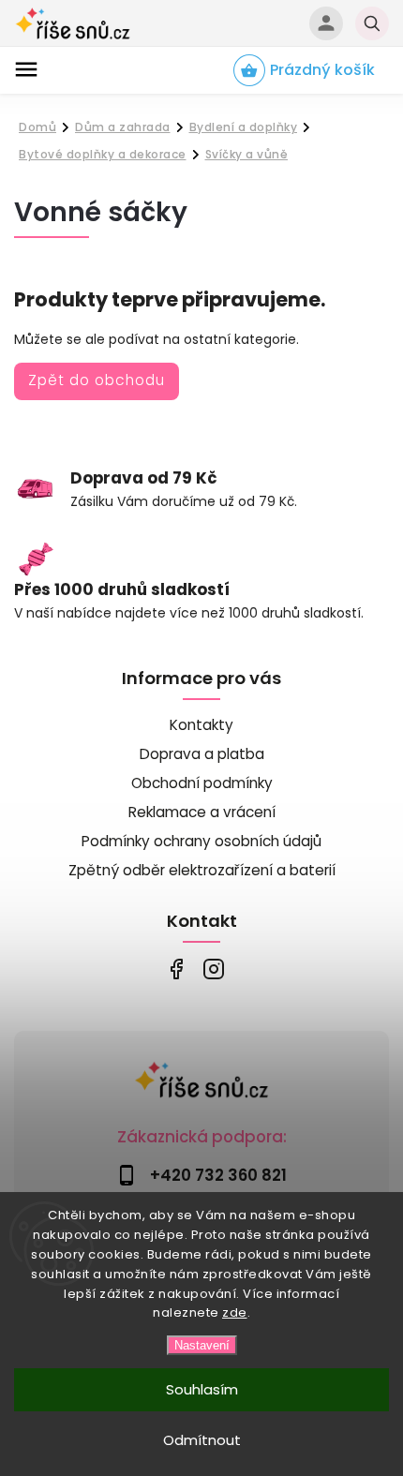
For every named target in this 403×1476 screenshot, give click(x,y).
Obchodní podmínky (202, 783)
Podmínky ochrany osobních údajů (201, 841)
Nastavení (202, 1345)
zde (234, 1312)
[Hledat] (372, 23)
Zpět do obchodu (96, 380)
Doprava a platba (202, 754)
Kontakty (201, 725)
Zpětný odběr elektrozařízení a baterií (202, 870)
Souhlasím (202, 1389)
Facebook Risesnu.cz (175, 968)
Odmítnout (202, 1440)
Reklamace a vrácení (202, 812)
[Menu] (26, 69)
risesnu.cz (213, 968)
